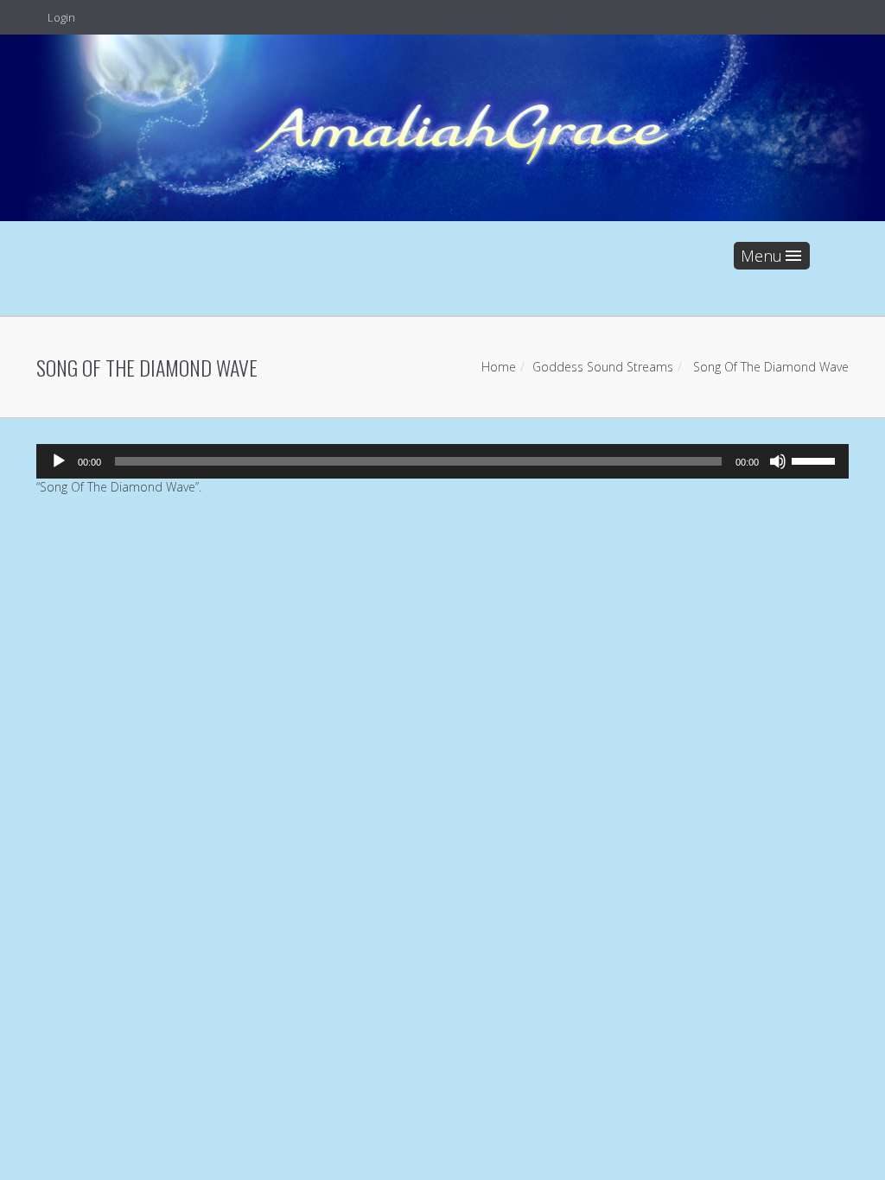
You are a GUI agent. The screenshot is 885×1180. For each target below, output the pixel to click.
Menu (761, 255)
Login (60, 17)
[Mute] (777, 461)
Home (498, 366)
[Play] (58, 461)
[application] (442, 461)
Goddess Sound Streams (602, 366)
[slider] (816, 459)
